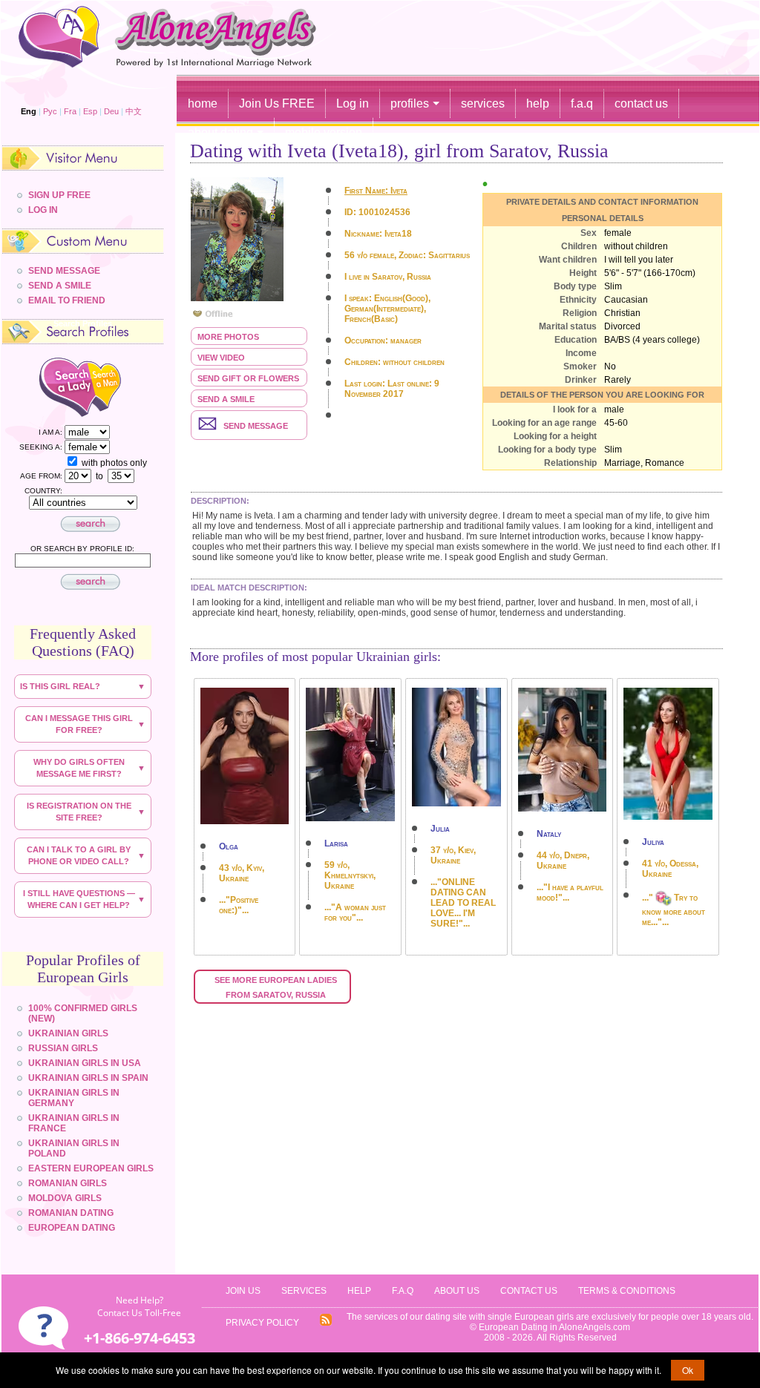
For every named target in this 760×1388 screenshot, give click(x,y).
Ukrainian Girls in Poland (73, 1148)
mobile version (323, 132)
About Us (456, 1291)
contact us (641, 103)
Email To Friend (66, 300)
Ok (687, 1370)
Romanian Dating (71, 1213)
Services (304, 1291)
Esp (90, 111)
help (537, 103)
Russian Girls (63, 1048)
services (483, 103)
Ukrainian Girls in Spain (88, 1078)
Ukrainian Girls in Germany (73, 1098)
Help (359, 1291)
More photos (228, 336)
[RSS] (325, 1323)
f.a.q (582, 103)
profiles (409, 103)
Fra (70, 111)
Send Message (64, 271)
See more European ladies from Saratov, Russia (276, 987)
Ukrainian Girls (68, 1033)
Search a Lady (52, 386)
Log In (43, 210)
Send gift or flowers (248, 378)
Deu (111, 111)
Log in (352, 103)
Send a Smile (226, 399)
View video (221, 357)
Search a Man (117, 386)
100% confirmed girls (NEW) (82, 1013)
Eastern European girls (91, 1168)
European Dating (71, 1228)
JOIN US (243, 1291)
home (202, 103)
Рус (50, 111)
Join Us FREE (277, 103)
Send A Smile (59, 285)
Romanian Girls (67, 1183)
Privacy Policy (262, 1323)
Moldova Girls (65, 1198)
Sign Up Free (59, 195)
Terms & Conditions (626, 1291)
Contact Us (528, 1291)
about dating (220, 132)
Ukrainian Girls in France (73, 1123)
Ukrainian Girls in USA (84, 1063)
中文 (133, 111)
